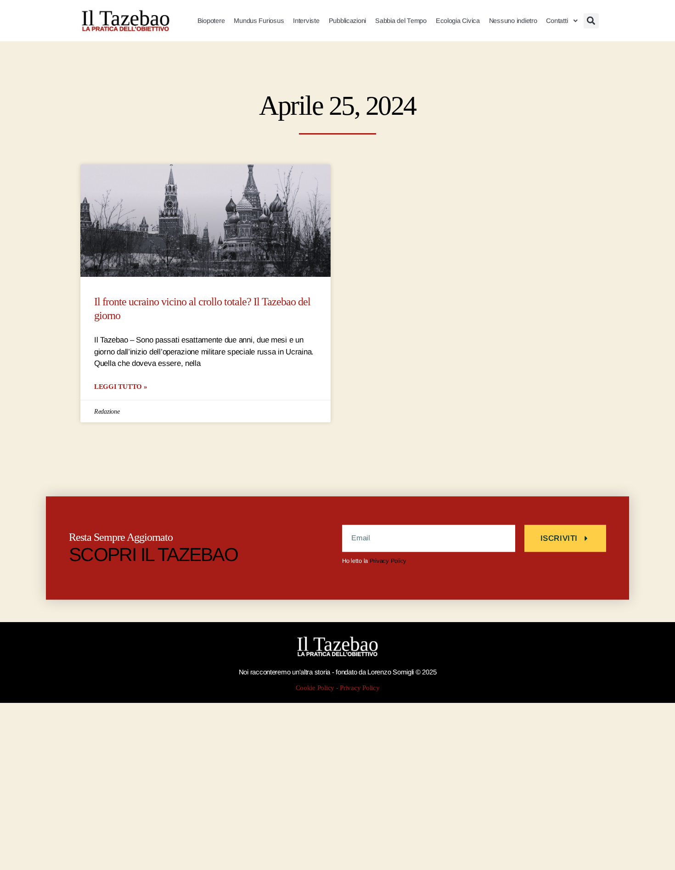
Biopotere (211, 20)
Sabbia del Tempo (401, 20)
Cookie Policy (315, 688)
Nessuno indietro (513, 20)
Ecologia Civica (458, 20)
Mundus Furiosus (259, 20)
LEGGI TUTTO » (120, 386)
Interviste (306, 20)
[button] (591, 20)
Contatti (557, 20)
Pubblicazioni (347, 20)
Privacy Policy (388, 560)
